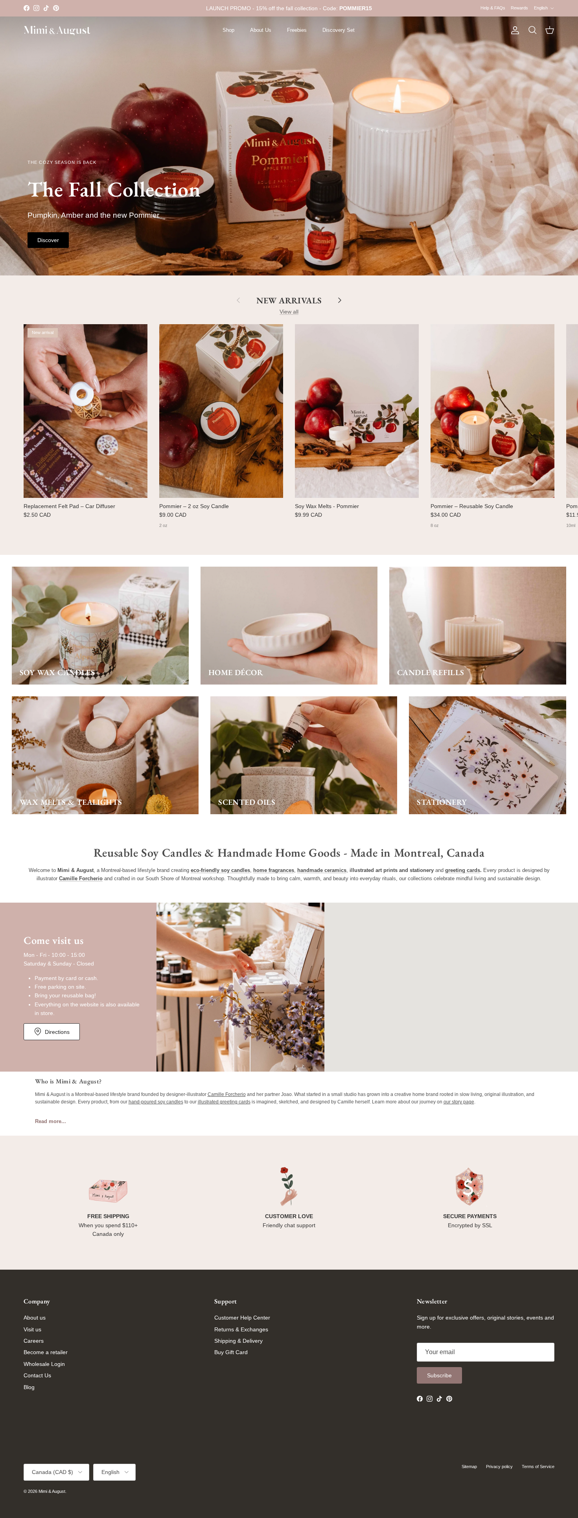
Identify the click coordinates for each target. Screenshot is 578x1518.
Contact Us (37, 1375)
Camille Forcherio (227, 1094)
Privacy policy (499, 1466)
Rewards (519, 8)
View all (289, 311)
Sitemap (469, 1466)
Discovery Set (338, 30)
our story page (459, 1102)
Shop (228, 30)
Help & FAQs (492, 8)
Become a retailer (46, 1352)
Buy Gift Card (231, 1352)
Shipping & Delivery (238, 1341)
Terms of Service (538, 1466)
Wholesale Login (44, 1364)
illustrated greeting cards (224, 1102)
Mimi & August (52, 1491)
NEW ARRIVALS (288, 300)
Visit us (32, 1329)
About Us (260, 30)
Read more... (50, 1121)
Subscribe (439, 1375)
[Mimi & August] (57, 30)
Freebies (297, 30)
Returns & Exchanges (241, 1329)
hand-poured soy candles (156, 1102)
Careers (34, 1341)
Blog (29, 1387)
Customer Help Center (242, 1317)
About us (35, 1317)
